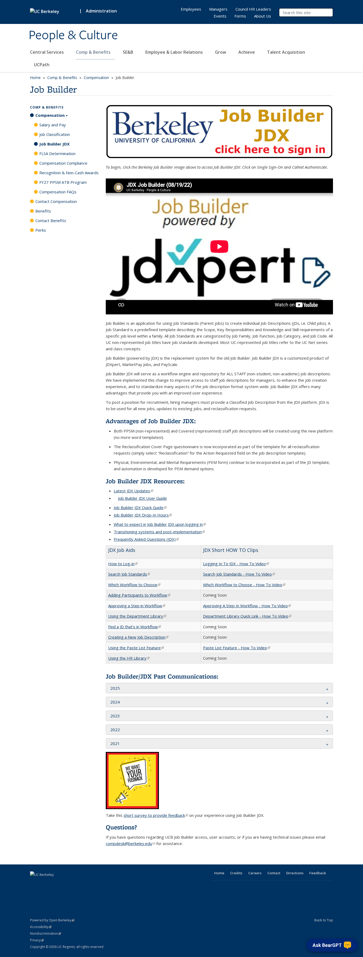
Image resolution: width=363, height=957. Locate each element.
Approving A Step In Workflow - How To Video (247, 605)
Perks (40, 230)
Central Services (47, 52)
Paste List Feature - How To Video (236, 647)
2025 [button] (115, 688)
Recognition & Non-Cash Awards (69, 172)
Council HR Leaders (253, 9)
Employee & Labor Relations (174, 52)
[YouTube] (66, 883)
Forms (240, 16)
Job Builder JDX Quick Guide (140, 507)
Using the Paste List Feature (136, 647)
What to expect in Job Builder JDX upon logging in (160, 524)
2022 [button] (115, 729)
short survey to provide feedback (156, 815)
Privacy (37, 940)
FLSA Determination (57, 153)
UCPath (41, 65)
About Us (262, 16)
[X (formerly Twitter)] (45, 883)
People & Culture (73, 35)
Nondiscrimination (45, 933)
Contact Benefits (50, 220)
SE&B (128, 52)
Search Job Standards (129, 574)
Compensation (96, 77)
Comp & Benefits (94, 52)
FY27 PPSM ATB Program (63, 182)
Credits (236, 873)
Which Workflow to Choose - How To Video (244, 584)
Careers (254, 873)
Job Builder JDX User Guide (142, 498)
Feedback (317, 873)
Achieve (247, 52)
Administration (101, 11)
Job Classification (54, 134)
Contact (273, 873)
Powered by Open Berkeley (52, 920)
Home (35, 77)
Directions (294, 873)
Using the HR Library (129, 658)
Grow (221, 52)
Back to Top (323, 920)
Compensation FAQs (58, 191)
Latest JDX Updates (133, 490)
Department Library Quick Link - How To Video (247, 616)
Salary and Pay (52, 124)
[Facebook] (35, 883)
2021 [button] (115, 743)
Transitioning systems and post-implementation (159, 531)
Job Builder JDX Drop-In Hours (143, 515)
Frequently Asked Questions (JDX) (146, 539)
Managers (218, 9)
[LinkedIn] (55, 883)
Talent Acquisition (286, 52)
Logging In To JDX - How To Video (236, 563)
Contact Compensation (56, 201)
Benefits (43, 211)
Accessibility (41, 927)
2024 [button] (115, 702)
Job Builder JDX (54, 144)
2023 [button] (115, 715)
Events (220, 16)
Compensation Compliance (63, 163)
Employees (191, 9)
